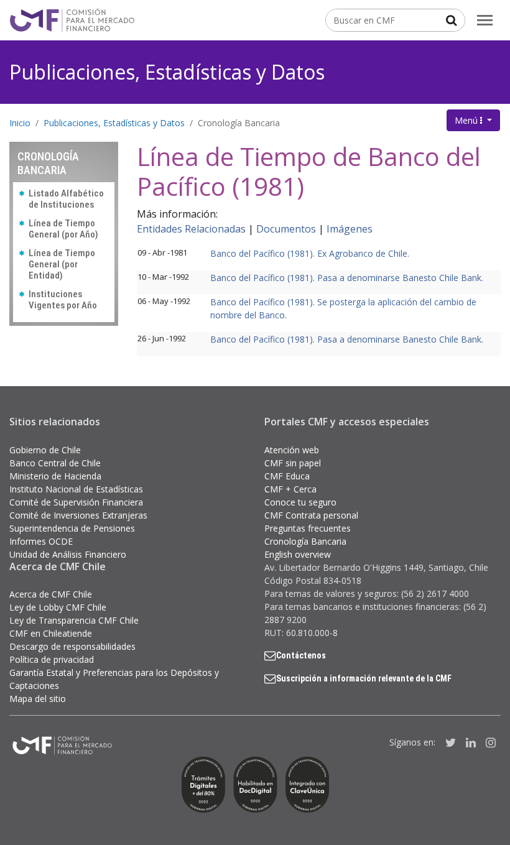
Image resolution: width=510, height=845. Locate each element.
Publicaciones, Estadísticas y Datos (167, 71)
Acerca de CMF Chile (50, 594)
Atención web (291, 450)
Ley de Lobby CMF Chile (57, 607)
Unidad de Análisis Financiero (67, 554)
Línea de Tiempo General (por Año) (63, 229)
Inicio (19, 123)
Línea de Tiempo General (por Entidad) (62, 264)
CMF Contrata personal (311, 515)
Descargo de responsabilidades (72, 646)
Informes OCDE (41, 541)
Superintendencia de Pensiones (72, 528)
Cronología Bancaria (239, 123)
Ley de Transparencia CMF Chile (74, 620)
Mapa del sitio (37, 698)
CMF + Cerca (290, 489)
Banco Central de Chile (55, 463)
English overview (297, 554)
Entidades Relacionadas (191, 229)
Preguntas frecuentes (307, 528)
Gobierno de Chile (45, 450)
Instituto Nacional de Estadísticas (76, 489)
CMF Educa (287, 476)
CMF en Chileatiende (50, 633)
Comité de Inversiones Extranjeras (78, 515)
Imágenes (350, 229)
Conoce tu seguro (300, 502)
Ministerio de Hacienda (55, 476)
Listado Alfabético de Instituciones (66, 199)
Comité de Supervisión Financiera (76, 502)
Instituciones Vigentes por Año (63, 300)
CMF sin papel (292, 463)
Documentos (286, 229)
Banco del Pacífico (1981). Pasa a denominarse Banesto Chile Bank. (346, 278)
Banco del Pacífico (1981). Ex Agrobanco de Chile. (309, 253)
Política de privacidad (51, 659)
